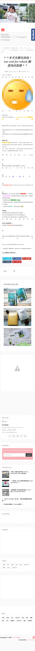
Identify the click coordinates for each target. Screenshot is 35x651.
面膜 (12, 564)
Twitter (8, 258)
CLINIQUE (14, 567)
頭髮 (25, 620)
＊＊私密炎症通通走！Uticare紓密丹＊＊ (13, 504)
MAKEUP (17, 617)
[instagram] (13, 436)
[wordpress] (17, 436)
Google (28, 258)
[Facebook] (9, 436)
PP (14, 271)
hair (8, 567)
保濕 (4, 564)
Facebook (18, 258)
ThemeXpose (30, 640)
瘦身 (27, 617)
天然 (17, 564)
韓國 (31, 617)
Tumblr (8, 261)
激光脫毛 (12, 620)
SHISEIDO (26, 564)
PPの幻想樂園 (16, 637)
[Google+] (21, 436)
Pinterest (18, 261)
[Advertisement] (12, 402)
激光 (3, 620)
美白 (8, 564)
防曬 (4, 567)
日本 (7, 620)
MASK (7, 617)
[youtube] (25, 436)
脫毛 (21, 564)
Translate (7, 40)
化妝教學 (30, 620)
